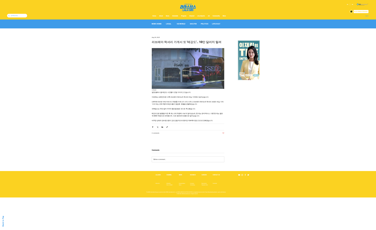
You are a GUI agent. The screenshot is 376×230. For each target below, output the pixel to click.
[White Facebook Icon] (245, 175)
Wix (203, 229)
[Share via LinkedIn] (162, 127)
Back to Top (3, 221)
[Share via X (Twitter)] (157, 127)
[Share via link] (167, 127)
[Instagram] (242, 175)
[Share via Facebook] (153, 127)
